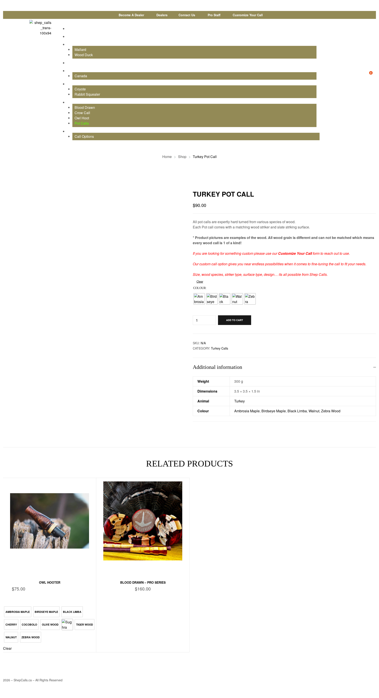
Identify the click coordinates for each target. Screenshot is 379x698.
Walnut (314, 410)
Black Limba (297, 410)
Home (167, 156)
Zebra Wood (330, 410)
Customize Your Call (295, 253)
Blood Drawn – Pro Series (143, 582)
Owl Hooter (49, 582)
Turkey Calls (219, 348)
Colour (199, 288)
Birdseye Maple (273, 410)
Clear (200, 281)
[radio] (199, 298)
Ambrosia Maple (247, 410)
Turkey (239, 401)
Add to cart (234, 320)
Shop (182, 156)
